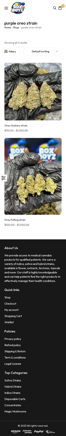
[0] (60, 8)
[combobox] (42, 52)
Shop (16, 27)
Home (7, 27)
